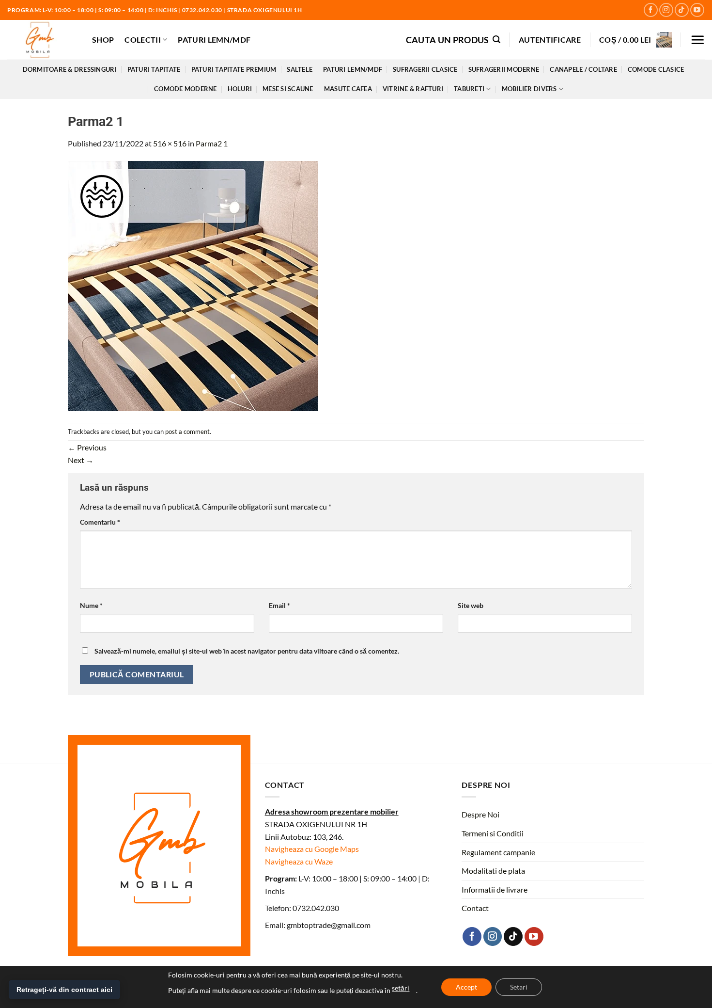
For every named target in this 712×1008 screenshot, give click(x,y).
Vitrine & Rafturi (413, 89)
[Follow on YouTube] (697, 10)
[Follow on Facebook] (651, 10)
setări (400, 988)
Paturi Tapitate (154, 69)
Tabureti (469, 89)
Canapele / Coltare (583, 69)
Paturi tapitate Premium (234, 69)
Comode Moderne (185, 89)
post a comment (187, 431)
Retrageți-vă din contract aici (64, 989)
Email (279, 605)
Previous (87, 447)
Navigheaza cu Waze (299, 861)
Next (80, 459)
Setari (518, 987)
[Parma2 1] (193, 285)
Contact (475, 907)
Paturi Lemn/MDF (214, 39)
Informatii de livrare (494, 889)
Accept (466, 987)
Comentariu (100, 522)
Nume (91, 605)
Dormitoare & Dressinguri (70, 69)
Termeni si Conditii (493, 833)
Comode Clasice (656, 69)
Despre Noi (480, 814)
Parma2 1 (212, 143)
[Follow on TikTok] (682, 10)
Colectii (142, 39)
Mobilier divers (529, 89)
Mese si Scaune (288, 89)
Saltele (299, 69)
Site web (470, 605)
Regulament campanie (498, 852)
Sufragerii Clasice (425, 69)
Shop (103, 39)
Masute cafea (348, 89)
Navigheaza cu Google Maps (312, 848)
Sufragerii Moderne (504, 69)
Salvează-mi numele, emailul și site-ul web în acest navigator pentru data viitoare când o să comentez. (246, 651)
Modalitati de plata (493, 870)
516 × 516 (169, 143)
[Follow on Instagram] (666, 10)
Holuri (240, 89)
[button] (453, 39)
